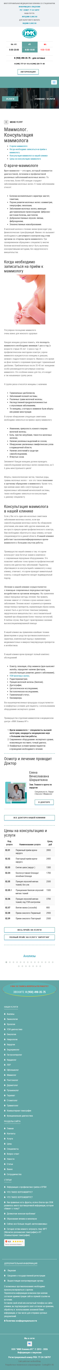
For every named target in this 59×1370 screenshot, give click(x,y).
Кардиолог (11, 1060)
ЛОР (9, 1065)
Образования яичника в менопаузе (22, 1218)
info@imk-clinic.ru (29, 17)
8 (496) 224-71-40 (37, 64)
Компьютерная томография (19, 1110)
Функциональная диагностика (20, 1115)
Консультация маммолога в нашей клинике (29, 155)
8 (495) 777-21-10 (21, 64)
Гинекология (12, 1019)
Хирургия (11, 1044)
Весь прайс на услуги (30, 930)
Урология (11, 1024)
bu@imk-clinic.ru (29, 23)
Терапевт (11, 1095)
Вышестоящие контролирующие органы (25, 1280)
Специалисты (13, 1149)
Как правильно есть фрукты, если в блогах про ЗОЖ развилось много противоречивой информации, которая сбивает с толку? (29, 1205)
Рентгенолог (12, 1080)
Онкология (11, 1034)
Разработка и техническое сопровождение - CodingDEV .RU (29, 1365)
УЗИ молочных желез (19, 676)
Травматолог (12, 1105)
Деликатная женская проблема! (21, 1213)
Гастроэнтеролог (14, 1054)
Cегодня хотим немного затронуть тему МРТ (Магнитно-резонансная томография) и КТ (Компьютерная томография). (25, 1232)
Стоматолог (12, 1100)
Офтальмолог (13, 1070)
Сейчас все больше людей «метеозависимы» (27, 1224)
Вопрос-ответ (13, 1154)
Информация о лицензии (29, 7)
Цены (9, 1143)
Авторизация (28, 72)
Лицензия (11, 1270)
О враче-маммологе (18, 146)
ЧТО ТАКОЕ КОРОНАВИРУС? (20, 1192)
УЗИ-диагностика (14, 1029)
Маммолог (11, 1075)
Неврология (12, 1039)
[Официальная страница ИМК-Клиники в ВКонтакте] (29, 1343)
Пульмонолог (13, 1090)
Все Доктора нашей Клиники (29, 818)
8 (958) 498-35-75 (35, 992)
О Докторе (44, 802)
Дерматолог (12, 1085)
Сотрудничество (14, 1174)
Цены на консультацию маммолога (25, 159)
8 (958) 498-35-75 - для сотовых (29, 58)
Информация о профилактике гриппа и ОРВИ (26, 1187)
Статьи (10, 1164)
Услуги (10, 1138)
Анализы (10, 1014)
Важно (10, 1169)
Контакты (11, 1133)
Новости (10, 1159)
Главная (40, 98)
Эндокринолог (13, 1049)
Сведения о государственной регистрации (26, 1275)
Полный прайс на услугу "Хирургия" (29, 937)
